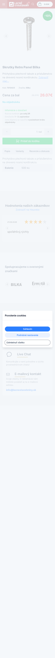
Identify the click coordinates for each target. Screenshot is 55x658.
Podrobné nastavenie (27, 335)
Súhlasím (27, 329)
